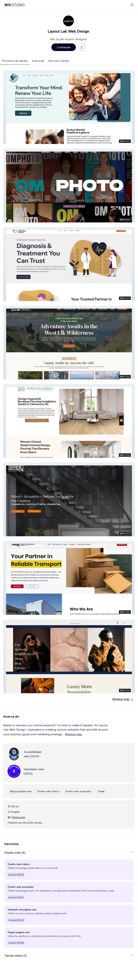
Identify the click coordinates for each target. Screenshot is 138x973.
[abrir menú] (132, 5)
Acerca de (38, 60)
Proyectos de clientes (15, 60)
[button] (69, 107)
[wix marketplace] (14, 5)
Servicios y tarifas (58, 60)
